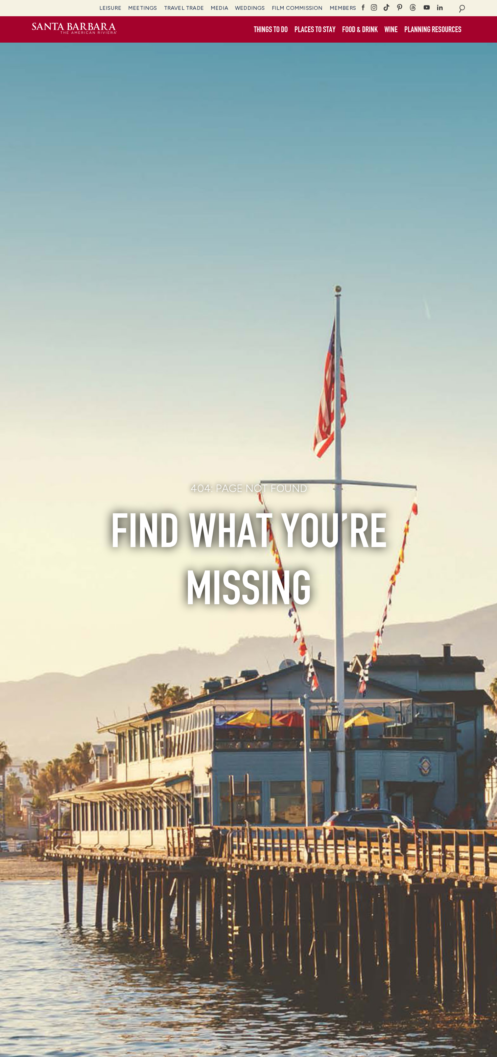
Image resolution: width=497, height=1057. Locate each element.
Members (343, 8)
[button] (271, 30)
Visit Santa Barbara (74, 29)
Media (219, 8)
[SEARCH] (462, 8)
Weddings (250, 8)
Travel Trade (184, 8)
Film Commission (297, 8)
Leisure (110, 8)
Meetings (142, 8)
